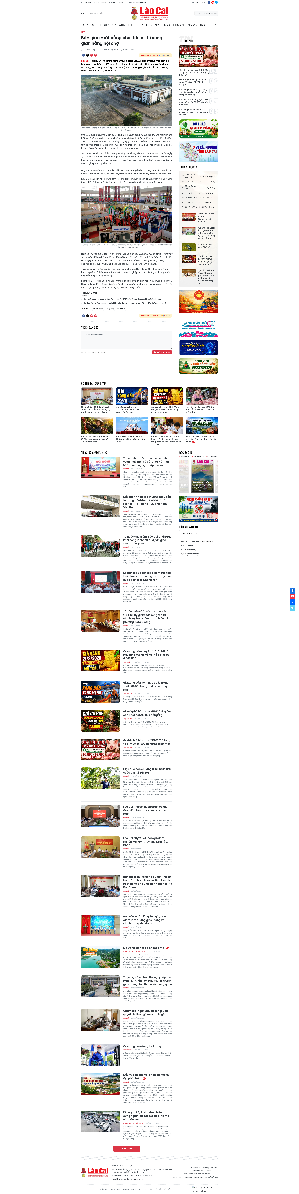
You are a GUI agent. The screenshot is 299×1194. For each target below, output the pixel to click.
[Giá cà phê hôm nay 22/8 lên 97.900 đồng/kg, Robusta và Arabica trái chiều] (97, 425)
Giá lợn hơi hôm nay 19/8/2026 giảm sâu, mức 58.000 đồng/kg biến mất (194, 102)
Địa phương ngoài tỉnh (190, 175)
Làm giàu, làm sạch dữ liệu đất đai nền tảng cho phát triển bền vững (201, 439)
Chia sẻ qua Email (95, 55)
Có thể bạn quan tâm (93, 383)
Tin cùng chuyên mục (94, 452)
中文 (203, 2)
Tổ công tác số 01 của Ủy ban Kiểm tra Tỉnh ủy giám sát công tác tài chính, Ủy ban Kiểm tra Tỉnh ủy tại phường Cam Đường (145, 617)
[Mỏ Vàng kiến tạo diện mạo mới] (100, 957)
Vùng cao (185, 456)
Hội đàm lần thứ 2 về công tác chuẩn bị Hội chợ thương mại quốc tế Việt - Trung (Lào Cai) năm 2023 (124, 303)
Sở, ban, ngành (208, 176)
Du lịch (130, 25)
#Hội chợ (110, 308)
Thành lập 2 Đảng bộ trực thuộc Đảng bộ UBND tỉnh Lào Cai (206, 218)
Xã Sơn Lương (191, 207)
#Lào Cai (121, 308)
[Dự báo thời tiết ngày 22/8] (189, 247)
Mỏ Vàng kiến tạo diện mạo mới (144, 948)
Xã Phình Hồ (206, 197)
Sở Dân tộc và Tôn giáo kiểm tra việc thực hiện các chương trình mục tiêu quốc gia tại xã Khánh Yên (147, 576)
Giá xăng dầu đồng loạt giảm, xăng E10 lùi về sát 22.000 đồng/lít (193, 82)
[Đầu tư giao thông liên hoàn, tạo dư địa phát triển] (100, 1084)
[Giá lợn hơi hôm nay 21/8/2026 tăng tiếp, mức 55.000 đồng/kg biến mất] (198, 56)
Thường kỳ (199, 456)
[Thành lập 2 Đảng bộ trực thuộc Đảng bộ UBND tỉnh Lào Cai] (189, 217)
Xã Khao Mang (208, 181)
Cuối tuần (212, 456)
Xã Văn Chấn (207, 207)
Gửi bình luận (163, 352)
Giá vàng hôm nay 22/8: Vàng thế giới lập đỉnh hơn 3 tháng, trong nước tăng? (193, 92)
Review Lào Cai (192, 25)
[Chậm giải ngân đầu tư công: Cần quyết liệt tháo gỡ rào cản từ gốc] (100, 1020)
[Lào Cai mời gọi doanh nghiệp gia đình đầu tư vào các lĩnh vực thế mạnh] (100, 816)
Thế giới (158, 25)
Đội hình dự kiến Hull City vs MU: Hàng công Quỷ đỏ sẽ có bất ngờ (206, 260)
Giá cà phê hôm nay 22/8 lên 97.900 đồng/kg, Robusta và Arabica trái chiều (94, 439)
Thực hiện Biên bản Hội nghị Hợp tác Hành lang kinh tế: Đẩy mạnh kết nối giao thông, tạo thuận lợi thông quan (147, 980)
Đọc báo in (204, 25)
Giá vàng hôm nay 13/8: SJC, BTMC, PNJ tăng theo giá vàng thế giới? (193, 112)
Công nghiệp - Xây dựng (133, 1123)
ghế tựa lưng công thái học (191, 542)
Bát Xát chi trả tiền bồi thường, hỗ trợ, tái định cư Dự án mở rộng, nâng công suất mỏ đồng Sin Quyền (166, 440)
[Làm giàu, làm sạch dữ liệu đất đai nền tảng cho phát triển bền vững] (202, 425)
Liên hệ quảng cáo (138, 2)
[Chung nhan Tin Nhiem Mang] (205, 1189)
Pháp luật (139, 25)
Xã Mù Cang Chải (190, 187)
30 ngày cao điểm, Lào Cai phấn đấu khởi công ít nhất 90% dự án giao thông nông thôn (147, 540)
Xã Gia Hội (206, 202)
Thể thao (149, 25)
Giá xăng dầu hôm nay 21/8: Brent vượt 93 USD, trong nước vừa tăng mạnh (145, 686)
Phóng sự (167, 25)
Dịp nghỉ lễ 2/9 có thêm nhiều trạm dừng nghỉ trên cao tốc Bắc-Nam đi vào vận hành (146, 1116)
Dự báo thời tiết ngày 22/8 (205, 245)
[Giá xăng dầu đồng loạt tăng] (100, 1055)
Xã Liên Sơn (190, 202)
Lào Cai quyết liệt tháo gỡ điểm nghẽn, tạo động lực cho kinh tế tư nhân (145, 841)
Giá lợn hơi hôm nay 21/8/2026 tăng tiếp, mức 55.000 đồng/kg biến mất (194, 72)
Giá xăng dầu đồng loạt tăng (142, 1046)
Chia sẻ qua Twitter (87, 55)
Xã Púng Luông (208, 187)
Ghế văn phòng (187, 546)
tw (292, 608)
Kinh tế (106, 25)
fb (209, 2)
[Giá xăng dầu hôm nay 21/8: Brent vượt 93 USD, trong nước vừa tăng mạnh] (100, 692)
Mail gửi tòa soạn (119, 2)
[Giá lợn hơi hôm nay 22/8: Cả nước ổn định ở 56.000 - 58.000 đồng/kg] (202, 396)
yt (212, 2)
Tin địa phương (188, 167)
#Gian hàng (98, 308)
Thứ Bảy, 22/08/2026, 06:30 (95, 2)
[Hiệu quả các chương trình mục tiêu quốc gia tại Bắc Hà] (100, 778)
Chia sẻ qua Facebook (83, 55)
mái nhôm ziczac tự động (191, 550)
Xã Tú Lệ (188, 193)
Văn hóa (122, 25)
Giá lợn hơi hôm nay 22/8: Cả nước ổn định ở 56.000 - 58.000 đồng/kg (201, 410)
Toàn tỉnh (189, 181)
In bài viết (91, 55)
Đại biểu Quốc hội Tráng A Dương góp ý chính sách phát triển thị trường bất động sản (206, 277)
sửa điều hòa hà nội (194, 554)
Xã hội (114, 25)
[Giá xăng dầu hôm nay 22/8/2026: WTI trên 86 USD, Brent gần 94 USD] (132, 396)
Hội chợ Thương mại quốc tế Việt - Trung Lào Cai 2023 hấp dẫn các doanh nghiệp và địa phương (122, 299)
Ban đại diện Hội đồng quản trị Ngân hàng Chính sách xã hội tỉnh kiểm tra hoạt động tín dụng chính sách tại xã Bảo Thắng (147, 882)
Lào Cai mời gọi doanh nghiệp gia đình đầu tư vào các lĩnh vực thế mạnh (145, 810)
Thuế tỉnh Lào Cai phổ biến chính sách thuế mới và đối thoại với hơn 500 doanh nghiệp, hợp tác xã (146, 462)
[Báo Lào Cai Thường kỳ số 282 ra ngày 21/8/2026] (198, 475)
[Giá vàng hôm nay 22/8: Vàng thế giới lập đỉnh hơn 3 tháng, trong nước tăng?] (167, 396)
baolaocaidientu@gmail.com (130, 1179)
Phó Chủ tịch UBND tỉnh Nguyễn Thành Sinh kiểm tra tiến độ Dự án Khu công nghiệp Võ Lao (206, 233)
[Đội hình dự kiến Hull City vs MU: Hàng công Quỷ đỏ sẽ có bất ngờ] (189, 259)
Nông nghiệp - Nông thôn (134, 952)
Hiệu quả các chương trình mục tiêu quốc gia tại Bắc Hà (147, 770)
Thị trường (128, 662)
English (197, 2)
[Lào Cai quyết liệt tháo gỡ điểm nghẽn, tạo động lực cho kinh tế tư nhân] (100, 847)
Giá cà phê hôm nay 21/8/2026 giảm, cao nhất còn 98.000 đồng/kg (147, 713)
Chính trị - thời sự (94, 25)
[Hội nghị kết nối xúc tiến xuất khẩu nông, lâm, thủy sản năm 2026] (132, 425)
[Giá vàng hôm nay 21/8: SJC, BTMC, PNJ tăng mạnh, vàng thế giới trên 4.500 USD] (100, 660)
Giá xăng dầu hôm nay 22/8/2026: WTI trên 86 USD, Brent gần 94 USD (129, 410)
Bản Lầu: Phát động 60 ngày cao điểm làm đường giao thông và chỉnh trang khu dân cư (144, 920)
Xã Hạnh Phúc (191, 197)
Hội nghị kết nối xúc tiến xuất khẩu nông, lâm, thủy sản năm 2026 (130, 439)
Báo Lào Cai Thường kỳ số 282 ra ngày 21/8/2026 (198, 485)
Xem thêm (127, 1148)
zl (216, 2)
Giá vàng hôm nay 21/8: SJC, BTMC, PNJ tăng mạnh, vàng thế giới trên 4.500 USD (146, 655)
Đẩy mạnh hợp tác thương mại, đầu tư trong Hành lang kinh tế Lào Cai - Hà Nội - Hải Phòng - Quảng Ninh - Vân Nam (147, 502)
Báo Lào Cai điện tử (149, 13)
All (215, 25)
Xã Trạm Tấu (207, 193)
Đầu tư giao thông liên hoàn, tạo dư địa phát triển (146, 1076)
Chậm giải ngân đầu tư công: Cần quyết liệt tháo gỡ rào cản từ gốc (145, 1012)
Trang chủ (83, 25)
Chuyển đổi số (178, 25)
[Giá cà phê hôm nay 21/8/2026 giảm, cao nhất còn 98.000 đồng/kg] (100, 721)
